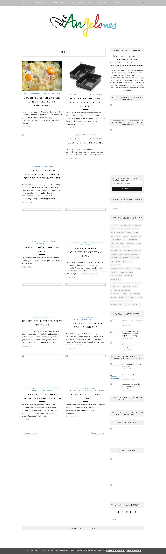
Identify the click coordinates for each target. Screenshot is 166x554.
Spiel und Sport (135, 293)
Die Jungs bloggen (117, 243)
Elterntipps (115, 247)
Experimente (126, 247)
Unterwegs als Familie (81, 3)
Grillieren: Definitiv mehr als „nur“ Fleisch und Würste (85, 103)
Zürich (127, 304)
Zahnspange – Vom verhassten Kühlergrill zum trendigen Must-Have (42, 174)
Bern (113, 236)
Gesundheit (49, 166)
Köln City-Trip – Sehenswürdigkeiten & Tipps (85, 252)
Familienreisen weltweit (92, 242)
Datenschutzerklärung (134, 550)
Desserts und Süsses (45, 241)
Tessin (140, 297)
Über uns (102, 3)
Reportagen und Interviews (120, 286)
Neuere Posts (30, 433)
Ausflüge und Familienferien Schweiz (124, 229)
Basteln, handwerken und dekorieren (124, 232)
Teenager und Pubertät (42, 390)
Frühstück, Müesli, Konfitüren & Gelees (85, 390)
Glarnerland (115, 265)
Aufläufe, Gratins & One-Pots (131, 225)
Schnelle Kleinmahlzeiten (85, 319)
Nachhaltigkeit (116, 275)
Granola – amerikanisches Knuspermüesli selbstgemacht (131, 345)
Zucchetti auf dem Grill (85, 143)
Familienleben (37, 3)
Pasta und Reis (116, 279)
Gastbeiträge (115, 261)
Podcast (116, 3)
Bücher (125, 236)
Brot (31, 241)
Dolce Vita (130, 243)
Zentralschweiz (117, 304)
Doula (139, 243)
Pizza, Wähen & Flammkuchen (121, 283)
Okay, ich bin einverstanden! (115, 550)
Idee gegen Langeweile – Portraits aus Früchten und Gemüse (131, 386)
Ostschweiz (129, 275)
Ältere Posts (98, 433)
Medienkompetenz (50, 388)
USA (130, 301)
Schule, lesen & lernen (119, 293)
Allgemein (114, 225)
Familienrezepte (57, 3)
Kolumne (114, 272)
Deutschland (73, 242)
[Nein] (163, 551)
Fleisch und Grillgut (50, 94)
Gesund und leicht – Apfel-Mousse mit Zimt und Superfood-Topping (131, 334)
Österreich (136, 304)
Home (24, 3)
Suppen (113, 297)
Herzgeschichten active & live (121, 268)
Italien (137, 268)
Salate (50, 317)
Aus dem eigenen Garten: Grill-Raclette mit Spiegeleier (42, 102)
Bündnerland (136, 236)
